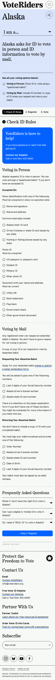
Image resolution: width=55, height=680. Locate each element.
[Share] (49, 15)
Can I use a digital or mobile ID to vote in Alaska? (23, 514)
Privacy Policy (8, 669)
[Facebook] (29, 658)
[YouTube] (21, 658)
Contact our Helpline (12, 594)
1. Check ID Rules (13, 112)
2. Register (31, 112)
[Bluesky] (13, 658)
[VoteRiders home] (24, 5)
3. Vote (44, 112)
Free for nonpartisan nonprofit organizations (25, 627)
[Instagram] (5, 658)
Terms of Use (23, 669)
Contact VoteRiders (12, 580)
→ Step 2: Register (27, 533)
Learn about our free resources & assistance (25, 617)
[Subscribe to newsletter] (49, 645)
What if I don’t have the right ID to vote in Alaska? (23, 503)
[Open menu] (49, 4)
